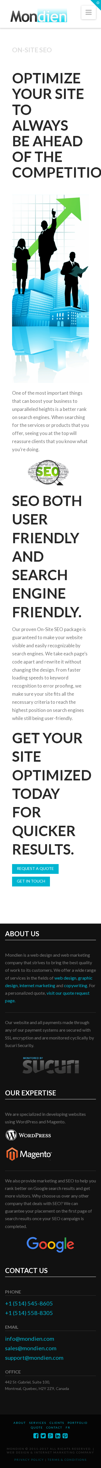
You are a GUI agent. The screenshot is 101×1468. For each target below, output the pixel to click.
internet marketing (37, 985)
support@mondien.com (34, 1357)
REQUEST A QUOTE (35, 868)
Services (37, 1422)
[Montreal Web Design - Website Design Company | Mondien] (38, 16)
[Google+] (50, 1436)
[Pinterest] (65, 1436)
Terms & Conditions (67, 1459)
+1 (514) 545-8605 (29, 1303)
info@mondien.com (29, 1338)
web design (65, 977)
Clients (57, 1422)
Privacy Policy (29, 1459)
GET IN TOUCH (31, 881)
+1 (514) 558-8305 (29, 1312)
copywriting (75, 985)
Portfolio (78, 1422)
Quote (37, 1427)
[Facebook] (35, 1436)
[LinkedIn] (57, 1436)
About (19, 1422)
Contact (54, 1427)
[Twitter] (43, 1436)
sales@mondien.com (30, 1348)
